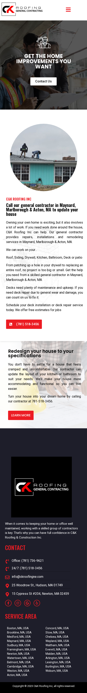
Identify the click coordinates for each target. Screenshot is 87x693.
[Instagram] (18, 603)
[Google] (27, 603)
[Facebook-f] (8, 603)
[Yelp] (37, 603)
